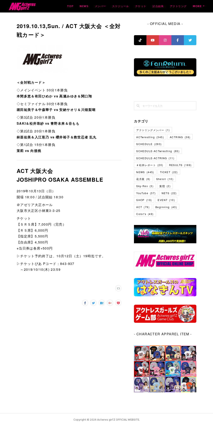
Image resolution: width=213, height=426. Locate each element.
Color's (145, 214)
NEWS (84, 6)
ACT (143, 207)
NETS (169, 193)
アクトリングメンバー (153, 130)
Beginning (166, 207)
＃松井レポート (149, 165)
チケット (140, 6)
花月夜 (143, 179)
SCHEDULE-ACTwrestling (158, 151)
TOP (70, 6)
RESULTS (180, 165)
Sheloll (164, 179)
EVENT (166, 200)
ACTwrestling (150, 137)
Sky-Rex (145, 186)
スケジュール (120, 6)
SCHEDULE (149, 144)
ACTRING (180, 137)
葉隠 (165, 186)
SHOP (144, 200)
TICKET (169, 172)
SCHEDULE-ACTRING (155, 158)
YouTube (146, 193)
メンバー (100, 6)
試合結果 (158, 6)
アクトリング (178, 6)
